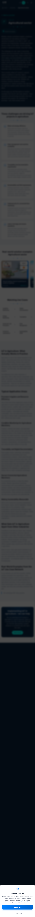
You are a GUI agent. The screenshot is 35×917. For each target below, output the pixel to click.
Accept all (17, 907)
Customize (19, 913)
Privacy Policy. (25, 902)
